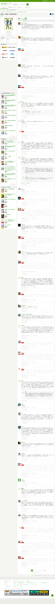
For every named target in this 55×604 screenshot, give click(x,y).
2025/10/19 (34, 245)
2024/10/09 (34, 535)
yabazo (22, 277)
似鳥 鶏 (4, 9)
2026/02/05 (35, 218)
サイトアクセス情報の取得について (44, 582)
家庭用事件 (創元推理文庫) (9, 125)
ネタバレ (24, 20)
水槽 (22, 541)
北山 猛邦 (6, 215)
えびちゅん (23, 208)
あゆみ (22, 404)
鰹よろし (22, 101)
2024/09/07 (34, 563)
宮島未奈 (6, 211)
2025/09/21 (34, 271)
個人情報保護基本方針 (21, 582)
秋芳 (22, 380)
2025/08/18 (35, 335)
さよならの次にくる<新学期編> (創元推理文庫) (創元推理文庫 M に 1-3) (10, 95)
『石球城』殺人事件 (8, 214)
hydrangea (23, 305)
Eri (21, 463)
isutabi (22, 141)
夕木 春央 (6, 205)
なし (22, 85)
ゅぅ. (22, 188)
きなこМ (22, 352)
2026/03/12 (34, 151)
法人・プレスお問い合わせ (25, 584)
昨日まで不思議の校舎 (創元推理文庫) (10, 120)
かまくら (22, 261)
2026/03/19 (34, 135)
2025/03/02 (34, 473)
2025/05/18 (34, 407)
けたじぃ (22, 426)
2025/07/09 (34, 362)
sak (22, 413)
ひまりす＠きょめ (24, 23)
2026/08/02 (34, 30)
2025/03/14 (35, 447)
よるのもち (23, 224)
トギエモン (23, 157)
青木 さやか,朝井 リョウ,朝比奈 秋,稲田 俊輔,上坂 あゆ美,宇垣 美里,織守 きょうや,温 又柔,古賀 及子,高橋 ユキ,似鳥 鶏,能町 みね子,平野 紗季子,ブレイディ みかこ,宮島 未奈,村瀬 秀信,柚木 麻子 (10, 169)
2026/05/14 (34, 108)
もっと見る (13, 136)
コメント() (30, 30)
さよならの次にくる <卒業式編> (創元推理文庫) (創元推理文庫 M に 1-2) (10, 105)
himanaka (23, 453)
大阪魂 (22, 48)
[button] (28, 4)
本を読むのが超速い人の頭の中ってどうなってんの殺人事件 (10, 194)
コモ (22, 556)
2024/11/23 (35, 520)
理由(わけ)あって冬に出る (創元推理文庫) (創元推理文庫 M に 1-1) (10, 100)
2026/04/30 (34, 124)
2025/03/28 (34, 436)
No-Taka (22, 325)
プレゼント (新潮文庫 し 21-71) (9, 219)
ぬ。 (22, 197)
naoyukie (23, 236)
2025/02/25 (34, 482)
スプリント (23, 251)
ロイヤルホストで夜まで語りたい (10, 166)
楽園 (5, 204)
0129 (22, 130)
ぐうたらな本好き (24, 500)
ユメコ (22, 479)
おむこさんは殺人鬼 (8, 224)
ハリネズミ (23, 514)
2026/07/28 (34, 43)
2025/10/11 (35, 255)
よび (22, 292)
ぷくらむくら (23, 64)
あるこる (22, 36)
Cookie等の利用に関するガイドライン (31, 582)
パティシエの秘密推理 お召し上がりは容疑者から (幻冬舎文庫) (10, 162)
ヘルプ (14, 584)
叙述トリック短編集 (8, 156)
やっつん (22, 74)
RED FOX (23, 442)
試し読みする (8, 34)
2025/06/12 (34, 389)
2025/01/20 (35, 508)
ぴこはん (22, 368)
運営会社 (15, 582)
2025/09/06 (35, 308)
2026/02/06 (34, 191)
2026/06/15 (34, 80)
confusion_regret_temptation (26, 314)
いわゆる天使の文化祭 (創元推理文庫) (10, 115)
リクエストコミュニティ (33, 584)
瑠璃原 (22, 488)
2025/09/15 (34, 299)
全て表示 (19, 20)
